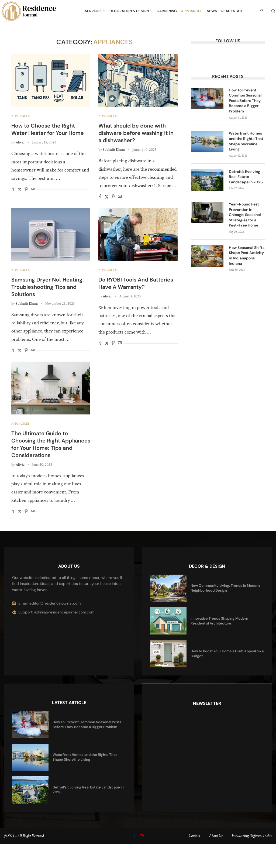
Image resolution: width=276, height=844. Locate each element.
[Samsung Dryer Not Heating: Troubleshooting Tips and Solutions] (50, 234)
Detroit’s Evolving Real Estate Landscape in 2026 (246, 176)
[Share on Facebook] (13, 189)
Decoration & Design (129, 11)
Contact (194, 835)
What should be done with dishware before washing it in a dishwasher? (136, 133)
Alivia (20, 142)
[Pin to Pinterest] (26, 189)
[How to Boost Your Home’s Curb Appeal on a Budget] (168, 653)
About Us (215, 835)
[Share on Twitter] (20, 189)
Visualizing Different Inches (252, 835)
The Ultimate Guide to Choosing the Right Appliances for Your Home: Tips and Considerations (50, 444)
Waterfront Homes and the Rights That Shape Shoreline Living (246, 141)
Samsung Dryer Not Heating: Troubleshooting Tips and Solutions (47, 287)
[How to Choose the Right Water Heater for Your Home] (50, 80)
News (212, 11)
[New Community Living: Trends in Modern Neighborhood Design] (168, 588)
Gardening (167, 11)
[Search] (273, 11)
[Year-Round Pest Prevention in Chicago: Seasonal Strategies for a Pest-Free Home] (207, 212)
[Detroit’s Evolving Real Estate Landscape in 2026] (207, 180)
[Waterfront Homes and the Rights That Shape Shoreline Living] (207, 141)
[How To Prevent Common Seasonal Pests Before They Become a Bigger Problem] (207, 98)
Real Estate (232, 11)
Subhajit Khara (114, 149)
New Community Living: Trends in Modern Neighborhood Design (225, 588)
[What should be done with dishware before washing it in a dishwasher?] (137, 80)
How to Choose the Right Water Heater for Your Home (47, 129)
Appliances (191, 11)
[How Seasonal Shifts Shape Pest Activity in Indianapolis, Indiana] (207, 256)
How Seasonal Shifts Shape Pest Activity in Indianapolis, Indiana (246, 255)
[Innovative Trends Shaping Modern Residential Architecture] (168, 620)
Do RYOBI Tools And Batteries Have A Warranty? (135, 283)
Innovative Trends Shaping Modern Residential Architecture (219, 621)
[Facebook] (262, 11)
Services (93, 11)
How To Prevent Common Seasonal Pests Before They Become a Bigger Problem (245, 101)
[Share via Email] (32, 189)
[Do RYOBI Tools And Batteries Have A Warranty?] (137, 234)
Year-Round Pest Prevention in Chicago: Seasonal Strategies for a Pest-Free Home (245, 215)
